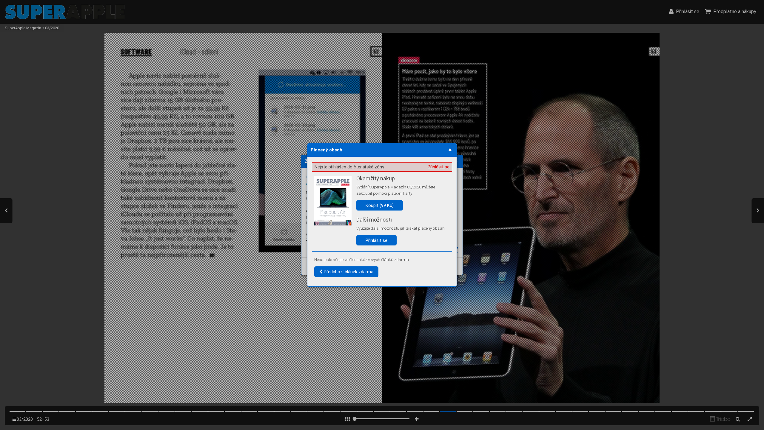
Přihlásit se (438, 167)
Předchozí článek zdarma (348, 271)
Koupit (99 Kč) (380, 205)
